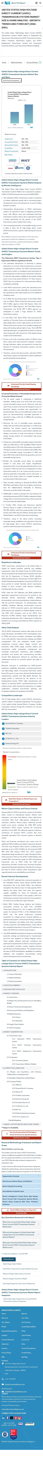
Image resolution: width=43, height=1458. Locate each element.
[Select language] (36, 3)
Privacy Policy (6, 1353)
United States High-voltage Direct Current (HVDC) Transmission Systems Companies (19, 1300)
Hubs (23, 1344)
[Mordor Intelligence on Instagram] (20, 1418)
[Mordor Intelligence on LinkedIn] (3, 1418)
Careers (4, 1348)
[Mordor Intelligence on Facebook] (7, 1418)
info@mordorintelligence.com (15, 1384)
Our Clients (6, 1322)
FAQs (23, 1331)
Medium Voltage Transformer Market (15, 1279)
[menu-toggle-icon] (2, 3)
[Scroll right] (40, 62)
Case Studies (26, 1335)
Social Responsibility (29, 1327)
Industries (5, 1344)
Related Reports (9, 1259)
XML (3, 1357)
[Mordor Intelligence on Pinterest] (16, 1418)
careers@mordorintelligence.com (13, 1409)
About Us (5, 1318)
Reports (24, 1314)
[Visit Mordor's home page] (7, 3)
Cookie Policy (26, 1353)
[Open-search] (40, 3)
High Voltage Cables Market (12, 1264)
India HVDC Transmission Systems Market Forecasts (20, 1269)
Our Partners (26, 1322)
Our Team (25, 1318)
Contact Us (25, 1340)
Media (4, 1327)
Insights (4, 1335)
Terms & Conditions (29, 1348)
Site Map (25, 1357)
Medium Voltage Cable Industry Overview (17, 1274)
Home (4, 1314)
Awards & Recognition (9, 1331)
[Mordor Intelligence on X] (11, 1418)
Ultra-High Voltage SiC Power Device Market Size (19, 1284)
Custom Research (8, 1340)
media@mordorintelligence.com (16, 1391)
